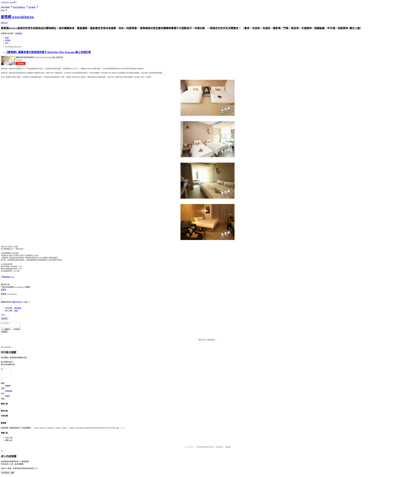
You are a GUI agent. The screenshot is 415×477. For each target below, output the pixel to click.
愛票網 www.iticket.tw (17, 17)
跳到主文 (4, 23)
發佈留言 (4, 332)
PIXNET (191, 447)
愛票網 (3, 290)
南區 (16, 311)
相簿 (7, 38)
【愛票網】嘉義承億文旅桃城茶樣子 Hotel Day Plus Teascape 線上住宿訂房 (48, 52)
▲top (3, 314)
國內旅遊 (17, 308)
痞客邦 (14, 302)
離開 (12, 473)
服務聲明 (228, 447)
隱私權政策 (219, 447)
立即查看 (20, 64)
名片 (7, 43)
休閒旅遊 (18, 33)
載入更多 (4, 318)
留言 (19, 302)
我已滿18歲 (5, 473)
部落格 (7, 40)
